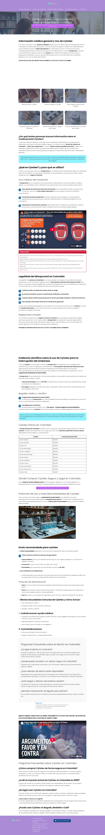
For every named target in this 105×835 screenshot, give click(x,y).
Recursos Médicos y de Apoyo (40, 827)
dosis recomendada (27, 551)
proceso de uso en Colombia (40, 824)
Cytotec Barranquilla (25, 448)
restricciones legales (34, 306)
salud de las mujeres (75, 318)
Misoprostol (39, 703)
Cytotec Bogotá (23, 440)
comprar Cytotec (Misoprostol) (33, 482)
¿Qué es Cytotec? (29, 167)
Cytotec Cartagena (24, 451)
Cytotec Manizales (24, 460)
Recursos (82, 9)
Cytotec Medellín (24, 443)
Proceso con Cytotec (39, 9)
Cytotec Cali (22, 445)
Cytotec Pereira (23, 457)
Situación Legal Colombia (55, 9)
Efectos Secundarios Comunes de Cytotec (42, 599)
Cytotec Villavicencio (25, 469)
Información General (37, 818)
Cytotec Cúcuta (23, 463)
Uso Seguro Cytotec (71, 9)
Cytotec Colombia (24, 9)
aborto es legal (37, 284)
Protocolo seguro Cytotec (39, 826)
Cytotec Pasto (23, 472)
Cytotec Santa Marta (25, 466)
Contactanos (35, 831)
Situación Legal (36, 829)
